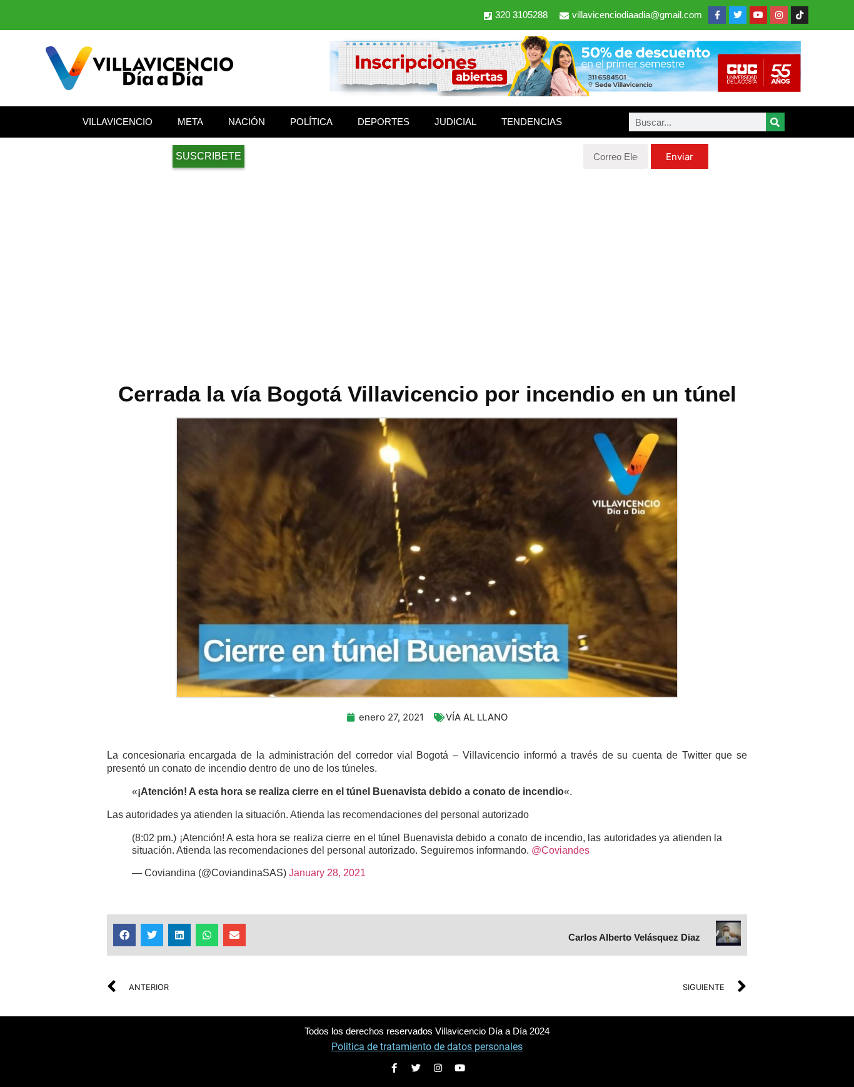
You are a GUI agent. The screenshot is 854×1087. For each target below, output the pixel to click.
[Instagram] (779, 15)
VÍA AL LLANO (477, 717)
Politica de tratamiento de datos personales (427, 1047)
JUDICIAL (455, 121)
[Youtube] (758, 15)
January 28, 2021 (327, 872)
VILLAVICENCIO (118, 121)
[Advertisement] (427, 268)
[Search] (775, 122)
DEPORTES (383, 121)
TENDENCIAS (531, 121)
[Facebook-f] (717, 15)
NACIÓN (246, 121)
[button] (124, 935)
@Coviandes (560, 850)
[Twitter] (737, 15)
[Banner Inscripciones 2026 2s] (564, 92)
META (190, 121)
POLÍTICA (311, 121)
